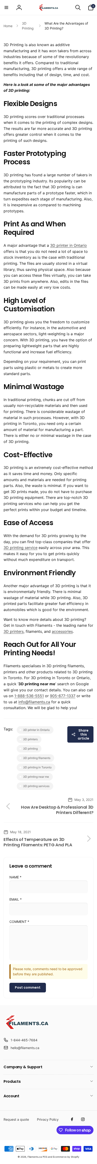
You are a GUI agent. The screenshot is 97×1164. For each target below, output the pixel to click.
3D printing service (20, 547)
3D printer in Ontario (68, 245)
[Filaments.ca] (27, 1028)
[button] (6, 7)
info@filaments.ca (34, 702)
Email (15, 899)
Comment (19, 922)
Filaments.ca (35, 1156)
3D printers (14, 631)
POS (45, 1156)
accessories (62, 631)
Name (15, 877)
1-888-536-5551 (29, 695)
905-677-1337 (62, 695)
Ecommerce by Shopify (66, 1156)
